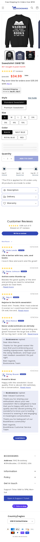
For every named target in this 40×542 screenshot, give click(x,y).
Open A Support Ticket (18, 498)
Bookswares (23, 536)
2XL (33, 117)
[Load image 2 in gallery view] (20, 55)
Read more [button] (8, 287)
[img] (7, 247)
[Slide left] (2, 56)
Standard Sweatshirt (14, 102)
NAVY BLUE (20, 132)
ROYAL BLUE (9, 137)
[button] (3, 7)
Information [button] (10, 471)
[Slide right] (38, 56)
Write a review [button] (20, 233)
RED (22, 137)
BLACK (7, 132)
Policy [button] (7, 477)
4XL (14, 122)
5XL (23, 122)
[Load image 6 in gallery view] (30, 55)
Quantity (6, 153)
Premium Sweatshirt (14, 107)
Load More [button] (20, 438)
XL (25, 117)
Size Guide (32, 98)
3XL (5, 122)
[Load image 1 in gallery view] (9, 55)
